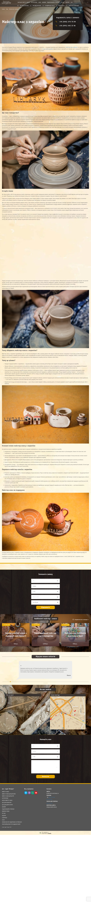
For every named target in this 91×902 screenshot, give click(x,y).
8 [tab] (10, 681)
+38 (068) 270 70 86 (24, 5)
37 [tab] (41, 681)
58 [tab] (63, 681)
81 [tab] (88, 681)
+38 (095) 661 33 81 (37, 5)
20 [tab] (23, 681)
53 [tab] (58, 681)
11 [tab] (13, 681)
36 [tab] (40, 681)
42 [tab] (46, 681)
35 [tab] (39, 681)
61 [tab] (66, 681)
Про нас (62, 2)
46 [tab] (50, 681)
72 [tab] (78, 681)
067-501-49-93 (49, 803)
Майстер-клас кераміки (72, 47)
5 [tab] (7, 681)
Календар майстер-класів (24, 2)
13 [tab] (15, 681)
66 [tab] (72, 681)
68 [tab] (74, 681)
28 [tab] (31, 681)
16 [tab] (18, 681)
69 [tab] (75, 681)
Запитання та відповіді (74, 5)
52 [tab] (57, 681)
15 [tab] (17, 681)
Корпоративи (34, 2)
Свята (39, 2)
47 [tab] (51, 681)
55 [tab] (60, 681)
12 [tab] (14, 681)
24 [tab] (27, 681)
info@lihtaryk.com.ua (49, 5)
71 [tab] (77, 681)
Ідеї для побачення (6, 802)
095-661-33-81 (49, 799)
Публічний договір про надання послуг (11, 824)
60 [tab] (65, 681)
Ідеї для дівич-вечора (7, 804)
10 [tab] (12, 681)
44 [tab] (48, 681)
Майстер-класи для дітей (8, 796)
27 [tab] (30, 681)
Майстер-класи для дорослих (9, 793)
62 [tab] (67, 681)
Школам (44, 2)
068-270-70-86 (51, 797)
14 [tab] (16, 681)
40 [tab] (44, 681)
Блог (72, 2)
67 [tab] (73, 681)
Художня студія (5, 811)
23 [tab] (26, 681)
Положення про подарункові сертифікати (12, 822)
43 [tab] (47, 681)
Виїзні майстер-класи (7, 800)
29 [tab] (32, 681)
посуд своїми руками (47, 49)
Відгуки (67, 2)
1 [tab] (2, 681)
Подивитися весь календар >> (82, 619)
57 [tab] (62, 681)
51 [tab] (56, 681)
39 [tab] (43, 681)
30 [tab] (33, 681)
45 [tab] (49, 681)
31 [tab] (34, 681)
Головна (3, 9)
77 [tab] (83, 681)
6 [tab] (8, 681)
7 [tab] (9, 681)
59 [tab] (64, 681)
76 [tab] (82, 681)
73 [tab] (79, 681)
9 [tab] (11, 681)
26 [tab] (29, 681)
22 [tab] (25, 681)
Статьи (7, 9)
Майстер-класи (5, 791)
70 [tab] (76, 681)
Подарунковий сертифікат (53, 2)
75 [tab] (81, 681)
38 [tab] (42, 681)
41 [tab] (45, 681)
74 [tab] (80, 681)
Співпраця (4, 817)
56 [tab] (61, 681)
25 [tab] (28, 681)
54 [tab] (59, 681)
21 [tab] (24, 681)
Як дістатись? (61, 5)
